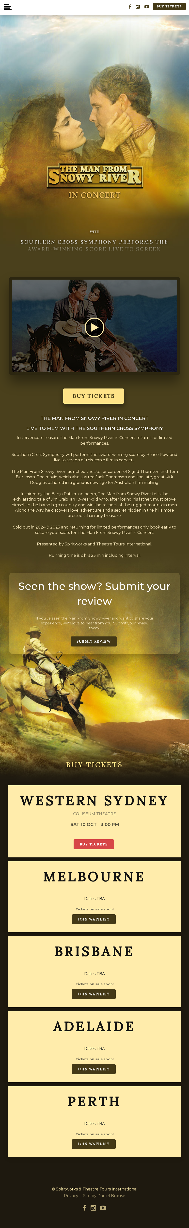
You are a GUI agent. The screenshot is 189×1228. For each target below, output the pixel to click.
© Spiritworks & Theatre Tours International (95, 1189)
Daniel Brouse (111, 1195)
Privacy (71, 1195)
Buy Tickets (169, 6)
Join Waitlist (94, 919)
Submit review (94, 641)
